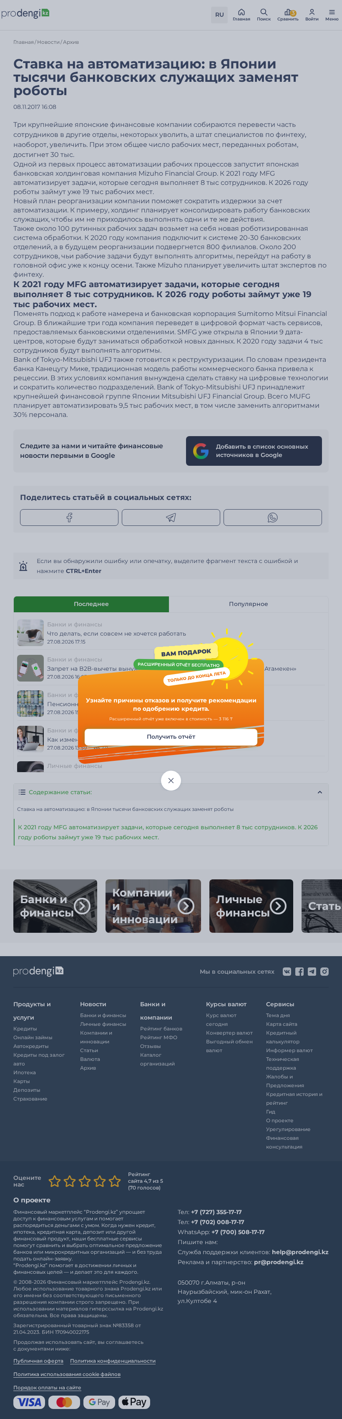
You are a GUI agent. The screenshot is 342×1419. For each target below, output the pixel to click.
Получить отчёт (171, 737)
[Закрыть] (171, 781)
